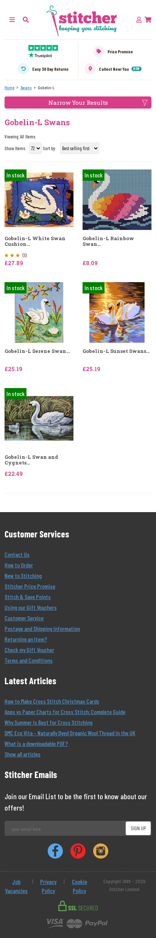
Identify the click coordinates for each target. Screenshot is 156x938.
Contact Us (17, 554)
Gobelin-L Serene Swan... (37, 351)
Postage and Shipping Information (42, 628)
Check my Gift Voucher (29, 649)
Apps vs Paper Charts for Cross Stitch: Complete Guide (65, 711)
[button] (26, 19)
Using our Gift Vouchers (31, 607)
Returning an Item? (26, 639)
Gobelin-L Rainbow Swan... (108, 241)
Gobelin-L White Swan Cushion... (35, 241)
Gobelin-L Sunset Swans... (116, 351)
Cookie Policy (79, 886)
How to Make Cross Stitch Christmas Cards (52, 701)
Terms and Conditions (29, 660)
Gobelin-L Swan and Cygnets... (31, 460)
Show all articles (23, 754)
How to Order (19, 564)
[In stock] (39, 198)
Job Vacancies (16, 886)
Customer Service (24, 617)
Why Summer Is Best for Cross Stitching (48, 722)
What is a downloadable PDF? (36, 743)
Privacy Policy (48, 886)
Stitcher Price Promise (30, 586)
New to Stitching (23, 575)
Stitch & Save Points (28, 596)
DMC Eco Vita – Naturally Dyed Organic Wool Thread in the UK (70, 732)
